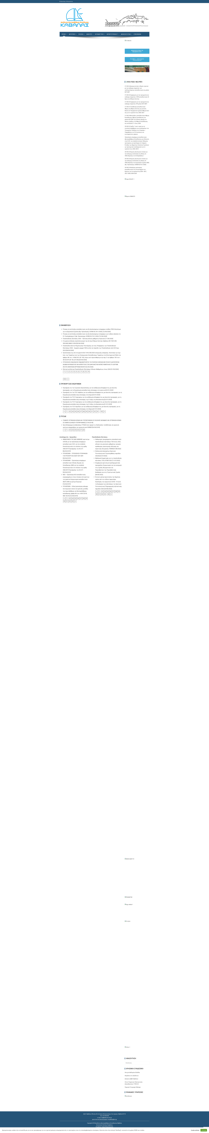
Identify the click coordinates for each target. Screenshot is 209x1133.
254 (65, 379)
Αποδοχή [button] (203, 1130)
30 (89, 411)
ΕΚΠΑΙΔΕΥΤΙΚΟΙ (99, 34)
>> (68, 379)
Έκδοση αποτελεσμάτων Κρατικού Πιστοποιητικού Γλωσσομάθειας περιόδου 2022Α (108, 453)
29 (86, 411)
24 (72, 411)
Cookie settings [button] (195, 1130)
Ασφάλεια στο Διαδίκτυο (132, 1075)
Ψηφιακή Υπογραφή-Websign (133, 1087)
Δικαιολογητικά (126, 34)
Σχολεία (80, 34)
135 (101, 411)
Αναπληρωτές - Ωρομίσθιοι (68, 437)
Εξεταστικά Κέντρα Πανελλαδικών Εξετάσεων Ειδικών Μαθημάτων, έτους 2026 (87, 369)
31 (92, 411)
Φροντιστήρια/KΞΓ (112, 34)
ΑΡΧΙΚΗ (64, 34)
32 (95, 411)
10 (88, 372)
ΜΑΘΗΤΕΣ (89, 34)
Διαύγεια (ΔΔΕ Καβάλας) (131, 1079)
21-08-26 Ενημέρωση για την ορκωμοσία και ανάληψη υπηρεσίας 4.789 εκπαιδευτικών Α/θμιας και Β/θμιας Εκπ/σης (137, 97)
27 (81, 411)
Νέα (140, 82)
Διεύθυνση (72, 34)
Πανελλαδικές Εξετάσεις (99, 437)
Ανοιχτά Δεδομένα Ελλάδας (132, 1072)
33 (97, 411)
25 (75, 411)
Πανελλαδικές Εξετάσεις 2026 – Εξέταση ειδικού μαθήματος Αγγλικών (84, 338)
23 (70, 411)
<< (64, 372)
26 (78, 411)
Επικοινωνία (137, 34)
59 (108, 494)
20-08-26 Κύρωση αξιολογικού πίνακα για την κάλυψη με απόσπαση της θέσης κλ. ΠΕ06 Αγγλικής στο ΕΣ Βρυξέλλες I (136, 154)
